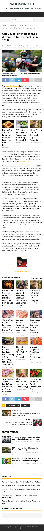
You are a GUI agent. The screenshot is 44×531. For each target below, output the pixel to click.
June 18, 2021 (8, 46)
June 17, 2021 (17, 452)
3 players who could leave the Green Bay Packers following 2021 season (26, 438)
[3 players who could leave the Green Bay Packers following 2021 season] (6, 439)
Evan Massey (27, 452)
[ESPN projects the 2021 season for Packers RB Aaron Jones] (6, 450)
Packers (13, 26)
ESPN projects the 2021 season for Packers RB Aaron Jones (25, 449)
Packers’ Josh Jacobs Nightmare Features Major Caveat (21, 485)
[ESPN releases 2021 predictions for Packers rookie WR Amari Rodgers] (6, 461)
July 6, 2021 (17, 441)
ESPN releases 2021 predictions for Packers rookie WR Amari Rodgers (25, 460)
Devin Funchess (25, 161)
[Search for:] (22, 19)
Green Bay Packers (12, 86)
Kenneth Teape (20, 46)
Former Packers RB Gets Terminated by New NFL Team (21, 482)
